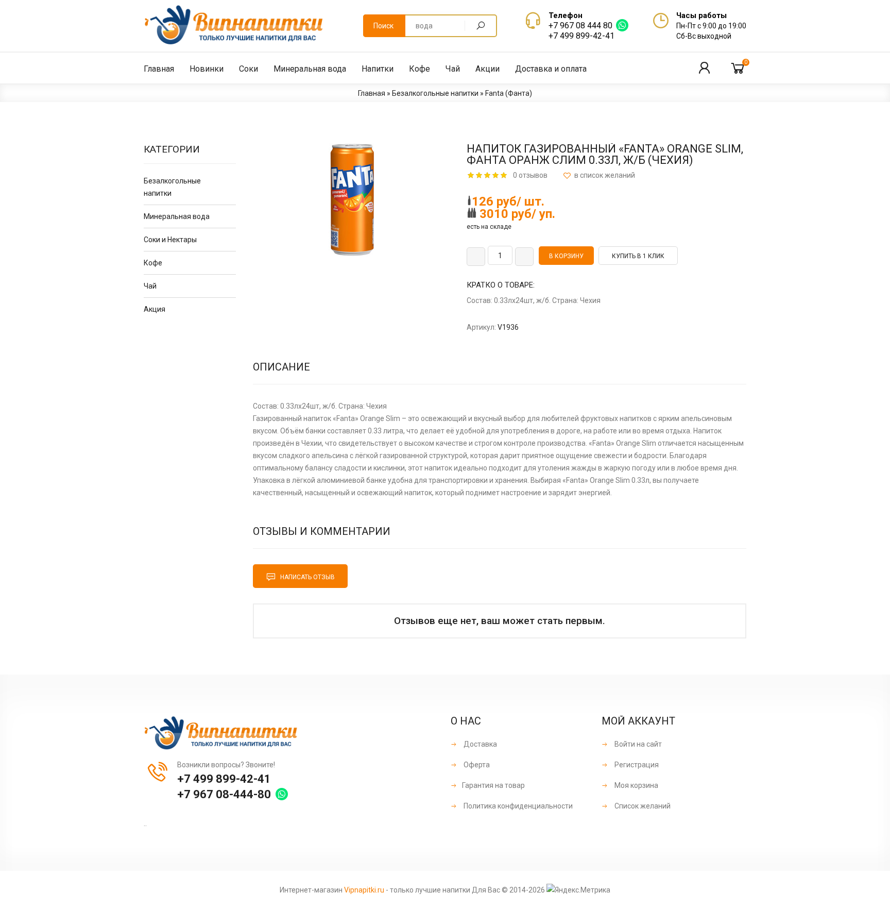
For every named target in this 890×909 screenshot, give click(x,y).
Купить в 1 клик (638, 256)
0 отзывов (530, 175)
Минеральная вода (177, 216)
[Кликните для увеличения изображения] (352, 200)
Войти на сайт (637, 744)
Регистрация (636, 765)
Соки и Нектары (170, 239)
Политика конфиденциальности (517, 806)
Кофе (153, 263)
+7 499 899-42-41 (581, 36)
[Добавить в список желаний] (599, 175)
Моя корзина (635, 785)
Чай (150, 286)
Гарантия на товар (493, 785)
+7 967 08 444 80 (580, 25)
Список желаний (642, 806)
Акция (154, 309)
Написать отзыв (307, 577)
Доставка (479, 744)
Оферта (476, 765)
